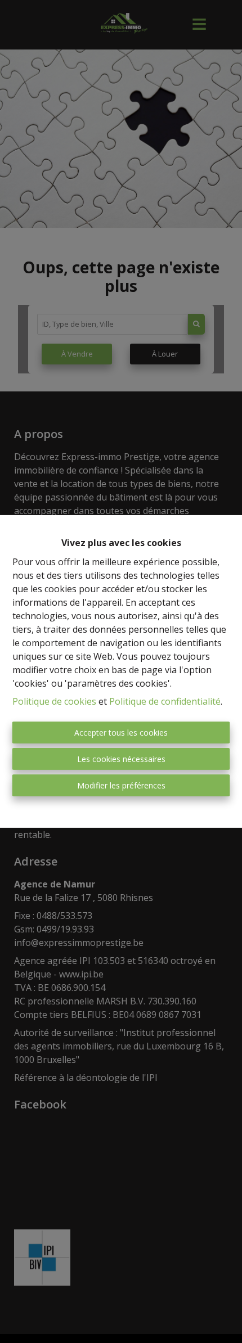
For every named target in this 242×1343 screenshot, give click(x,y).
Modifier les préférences (121, 785)
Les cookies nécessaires (121, 759)
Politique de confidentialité (165, 701)
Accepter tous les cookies (121, 732)
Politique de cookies (54, 701)
